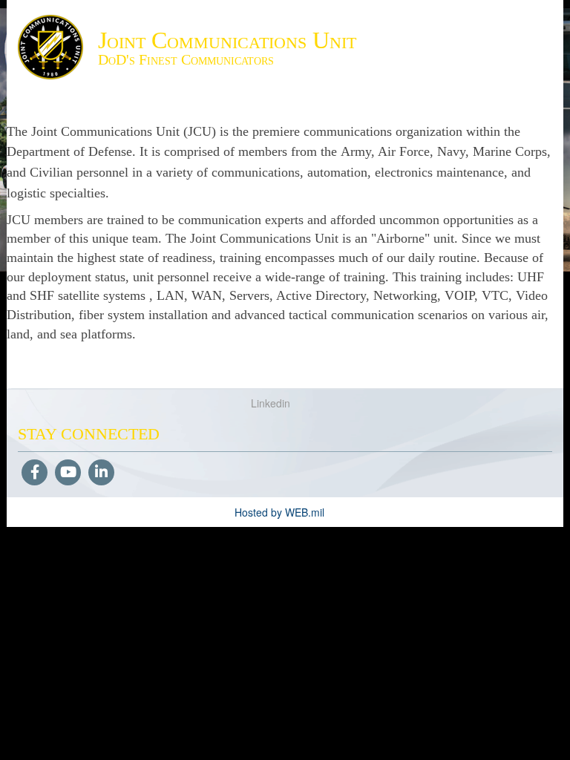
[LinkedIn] (101, 472)
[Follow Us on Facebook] (35, 472)
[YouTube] (68, 472)
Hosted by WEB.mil (279, 512)
